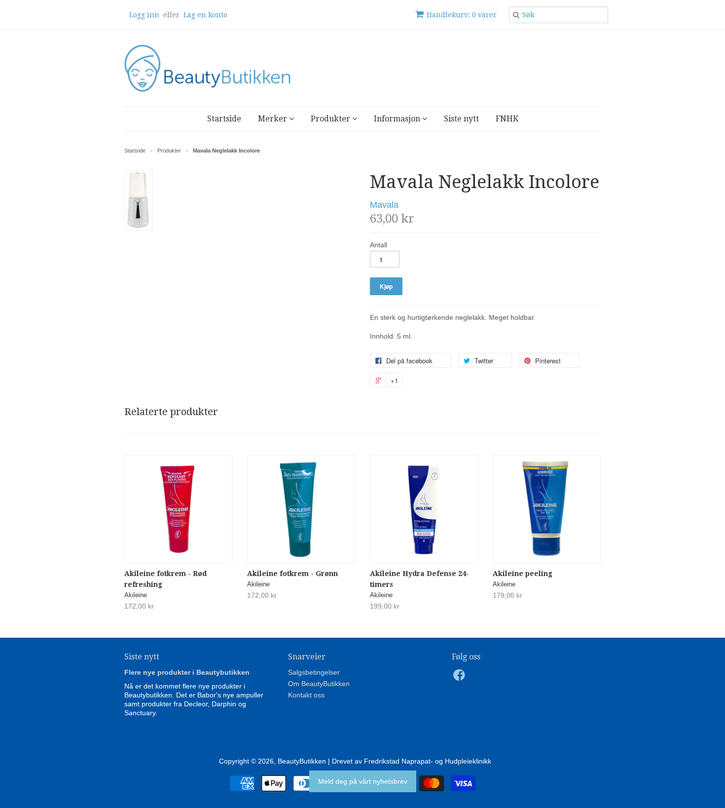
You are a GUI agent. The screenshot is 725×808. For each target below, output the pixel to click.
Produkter (331, 118)
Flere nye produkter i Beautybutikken (187, 672)
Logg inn (144, 15)
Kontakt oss (306, 695)
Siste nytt (461, 118)
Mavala (384, 205)
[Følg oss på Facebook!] (460, 678)
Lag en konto (205, 15)
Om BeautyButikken (319, 684)
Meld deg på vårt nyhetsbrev (362, 781)
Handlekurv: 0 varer (462, 15)
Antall (378, 245)
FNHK (507, 118)
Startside (224, 118)
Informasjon (398, 118)
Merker (273, 118)
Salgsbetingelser (314, 672)
